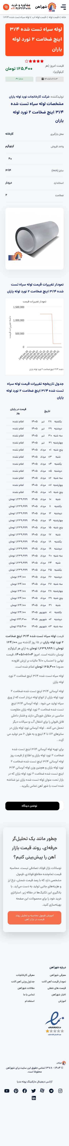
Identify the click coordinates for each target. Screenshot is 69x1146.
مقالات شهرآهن (26, 988)
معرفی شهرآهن (58, 975)
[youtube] (8, 1090)
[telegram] (52, 1090)
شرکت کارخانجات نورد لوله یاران (29, 97)
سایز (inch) (58, 171)
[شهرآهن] (52, 7)
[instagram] (60, 1090)
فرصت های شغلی (57, 988)
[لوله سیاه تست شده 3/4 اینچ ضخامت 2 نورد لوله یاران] (34, 239)
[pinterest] (16, 1090)
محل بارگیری (57, 134)
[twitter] (34, 1090)
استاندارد (59, 183)
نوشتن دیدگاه (29, 806)
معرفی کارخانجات (25, 975)
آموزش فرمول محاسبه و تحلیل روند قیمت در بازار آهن (35, 918)
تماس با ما (28, 995)
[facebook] (25, 1090)
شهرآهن (41, 7)
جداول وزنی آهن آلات (22, 982)
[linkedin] (34, 1097)
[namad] (55, 1023)
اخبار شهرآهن (59, 995)
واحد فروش (57, 147)
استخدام (29, 1001)
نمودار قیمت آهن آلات (54, 982)
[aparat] (43, 1090)
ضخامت (59, 196)
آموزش (62, 1001)
